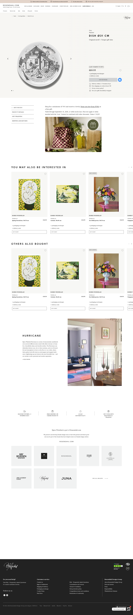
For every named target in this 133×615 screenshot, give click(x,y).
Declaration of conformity (77, 593)
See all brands (98, 478)
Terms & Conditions (75, 586)
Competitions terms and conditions (79, 591)
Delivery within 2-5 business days (39, 1)
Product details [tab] (18, 112)
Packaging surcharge (42, 589)
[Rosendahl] (66, 456)
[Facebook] (4, 595)
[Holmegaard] (89, 456)
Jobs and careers (109, 584)
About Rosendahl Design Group (113, 582)
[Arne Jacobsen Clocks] (21, 478)
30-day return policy (77, 1)
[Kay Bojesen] (21, 456)
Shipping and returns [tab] (19, 121)
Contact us (40, 582)
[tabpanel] (73, 132)
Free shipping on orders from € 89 (60, 1)
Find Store (40, 593)
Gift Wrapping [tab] (17, 116)
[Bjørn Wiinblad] (44, 478)
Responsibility (108, 589)
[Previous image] (8, 59)
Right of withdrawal (42, 584)
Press (106, 586)
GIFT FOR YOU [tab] (18, 107)
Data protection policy (76, 589)
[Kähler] (44, 456)
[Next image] (71, 59)
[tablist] (22, 132)
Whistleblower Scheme (111, 591)
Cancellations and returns (77, 584)
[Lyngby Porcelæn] (112, 456)
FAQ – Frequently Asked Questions (79, 582)
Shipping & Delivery (42, 586)
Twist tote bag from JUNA (90, 107)
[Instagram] (7, 595)
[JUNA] (66, 478)
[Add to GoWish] (120, 80)
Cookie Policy (40, 591)
